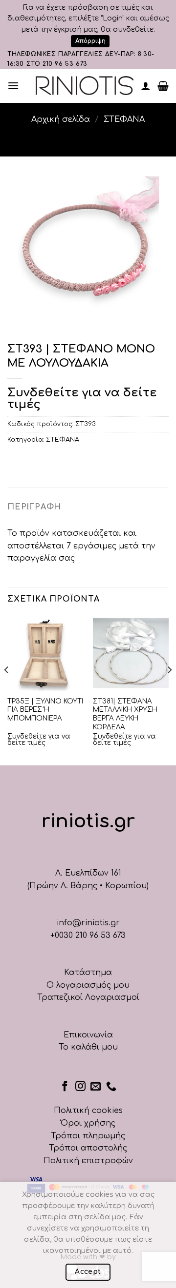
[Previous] (7, 689)
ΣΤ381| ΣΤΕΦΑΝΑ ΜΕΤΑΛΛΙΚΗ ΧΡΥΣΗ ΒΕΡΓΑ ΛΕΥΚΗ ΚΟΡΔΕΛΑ (125, 714)
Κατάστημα (88, 972)
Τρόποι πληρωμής (88, 1136)
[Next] (169, 689)
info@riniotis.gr (88, 922)
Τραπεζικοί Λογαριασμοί (88, 997)
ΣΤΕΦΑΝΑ (124, 119)
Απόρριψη (90, 41)
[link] (84, 85)
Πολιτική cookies (88, 1110)
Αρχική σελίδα (60, 119)
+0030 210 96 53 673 (88, 935)
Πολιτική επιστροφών (88, 1160)
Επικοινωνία (88, 1035)
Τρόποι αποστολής (88, 1148)
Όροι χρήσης (88, 1123)
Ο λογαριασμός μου (88, 985)
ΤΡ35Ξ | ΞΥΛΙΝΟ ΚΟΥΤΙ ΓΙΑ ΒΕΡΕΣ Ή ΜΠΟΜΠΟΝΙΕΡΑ (45, 710)
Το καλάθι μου (88, 1047)
